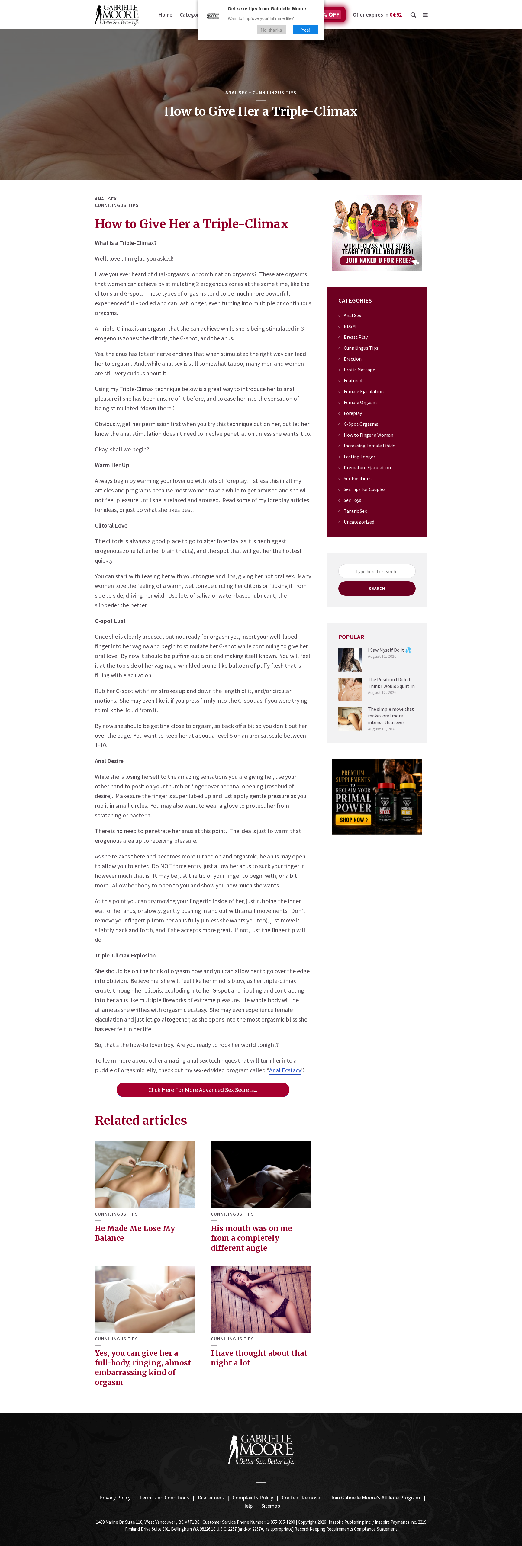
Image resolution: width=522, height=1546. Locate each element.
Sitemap (270, 1505)
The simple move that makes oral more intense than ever (391, 716)
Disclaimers (211, 1497)
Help (247, 1505)
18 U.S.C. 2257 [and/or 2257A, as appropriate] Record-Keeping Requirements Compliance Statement (304, 1529)
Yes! (305, 30)
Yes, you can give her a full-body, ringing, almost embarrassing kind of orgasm (143, 1368)
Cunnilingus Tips (274, 92)
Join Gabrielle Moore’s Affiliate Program (375, 1497)
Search (377, 588)
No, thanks (271, 30)
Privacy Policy (114, 1497)
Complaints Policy (253, 1497)
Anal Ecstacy (285, 1070)
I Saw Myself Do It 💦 (389, 650)
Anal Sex (236, 92)
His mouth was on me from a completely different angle (251, 1238)
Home (165, 14)
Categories (192, 14)
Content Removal (301, 1497)
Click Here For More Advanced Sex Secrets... (202, 1089)
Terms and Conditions (164, 1497)
